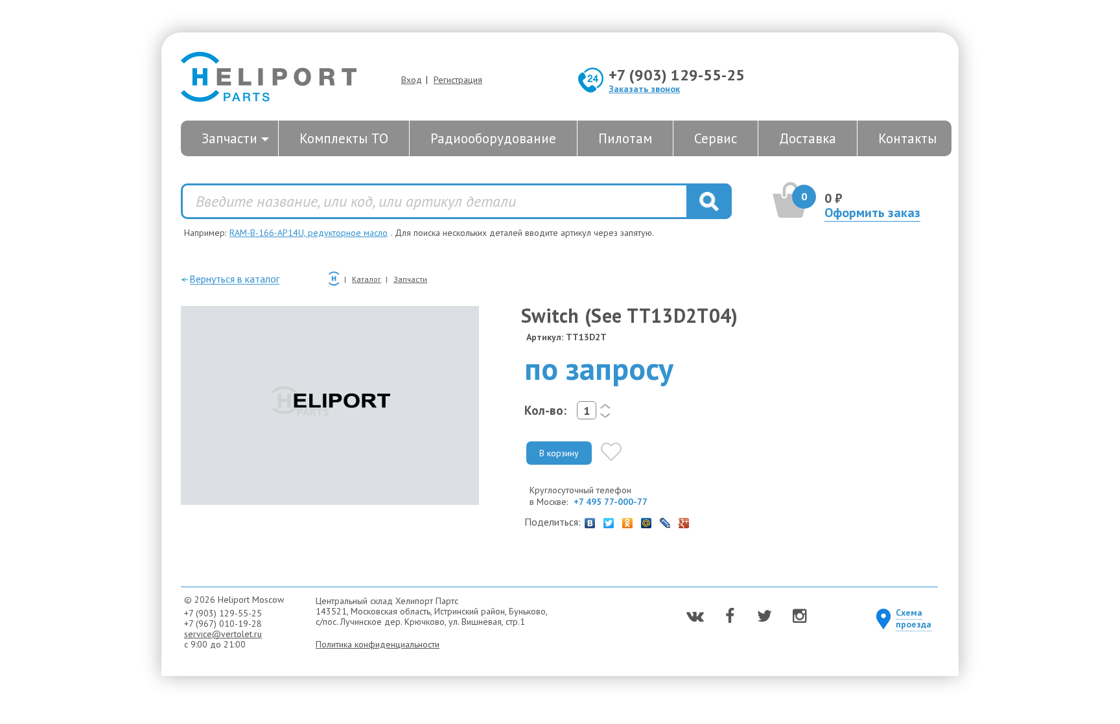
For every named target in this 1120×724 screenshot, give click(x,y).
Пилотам (625, 138)
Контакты (907, 138)
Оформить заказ (872, 212)
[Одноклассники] (628, 520)
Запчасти (229, 138)
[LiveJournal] (665, 520)
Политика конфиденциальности (377, 644)
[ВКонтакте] (590, 520)
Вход (411, 80)
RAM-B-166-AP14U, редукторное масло (308, 233)
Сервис (715, 138)
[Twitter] (609, 520)
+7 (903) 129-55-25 (677, 75)
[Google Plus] (684, 520)
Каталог (366, 279)
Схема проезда (913, 618)
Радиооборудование (493, 138)
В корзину (559, 453)
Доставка (807, 138)
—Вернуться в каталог (230, 278)
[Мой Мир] (646, 520)
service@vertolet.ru (223, 634)
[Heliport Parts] (268, 78)
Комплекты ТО (343, 138)
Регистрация (458, 80)
